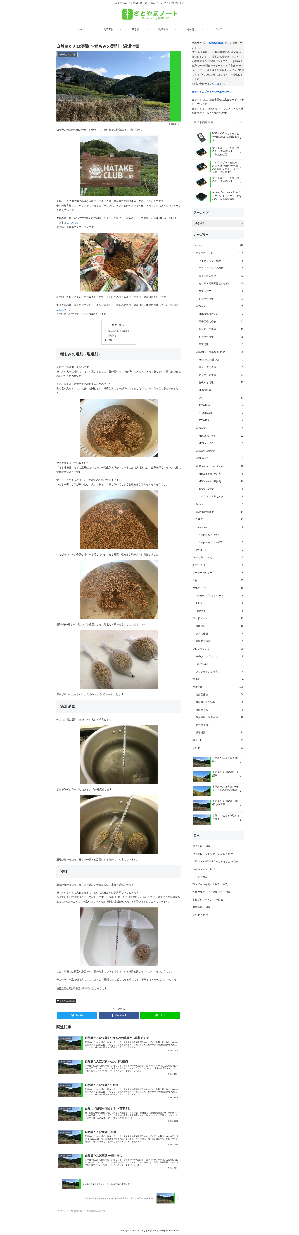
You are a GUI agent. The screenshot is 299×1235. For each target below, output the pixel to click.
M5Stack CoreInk (220, 451)
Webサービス (218, 588)
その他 (218, 747)
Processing (220, 664)
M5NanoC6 (220, 458)
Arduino (220, 504)
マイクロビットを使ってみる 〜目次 (212, 854)
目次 (114, 324)
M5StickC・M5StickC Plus (220, 352)
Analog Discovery (218, 557)
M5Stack (220, 306)
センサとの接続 (221, 329)
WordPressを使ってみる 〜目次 (210, 884)
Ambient (220, 610)
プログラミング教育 (220, 671)
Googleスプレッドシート (220, 595)
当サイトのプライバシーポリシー (210, 91)
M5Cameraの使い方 (221, 473)
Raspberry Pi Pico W (221, 542)
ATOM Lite (221, 405)
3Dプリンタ (218, 565)
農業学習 (218, 687)
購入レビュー (218, 740)
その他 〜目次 (200, 915)
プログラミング (218, 648)
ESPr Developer (220, 512)
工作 (218, 580)
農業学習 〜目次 (201, 907)
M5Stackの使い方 (221, 314)
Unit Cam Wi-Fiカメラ (221, 496)
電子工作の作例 (221, 276)
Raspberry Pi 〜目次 (203, 869)
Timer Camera (221, 489)
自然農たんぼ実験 (67, 1001)
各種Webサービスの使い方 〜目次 (211, 892)
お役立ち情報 (221, 298)
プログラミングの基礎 (221, 268)
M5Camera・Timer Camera (220, 466)
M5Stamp (220, 428)
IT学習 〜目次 (200, 876)
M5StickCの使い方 (221, 359)
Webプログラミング (220, 656)
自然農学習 (220, 709)
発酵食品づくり (220, 725)
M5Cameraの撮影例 (221, 481)
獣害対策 (220, 732)
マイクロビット (220, 253)
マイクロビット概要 (221, 260)
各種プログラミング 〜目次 (207, 899)
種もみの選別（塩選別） (120, 331)
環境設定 (220, 626)
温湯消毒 (112, 335)
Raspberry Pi (220, 527)
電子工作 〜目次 (201, 846)
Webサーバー (218, 679)
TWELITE (220, 550)
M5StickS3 (221, 390)
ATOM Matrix (221, 413)
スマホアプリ (221, 291)
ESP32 (220, 519)
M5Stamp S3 (221, 443)
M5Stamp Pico (221, 435)
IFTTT (220, 603)
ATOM (220, 397)
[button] (241, 122)
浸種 (110, 340)
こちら (70, 222)
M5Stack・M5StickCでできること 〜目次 (215, 861)
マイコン (218, 245)
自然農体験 (220, 694)
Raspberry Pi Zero (221, 534)
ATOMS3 (221, 420)
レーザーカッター (218, 572)
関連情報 (221, 344)
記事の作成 (220, 633)
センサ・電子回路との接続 (221, 283)
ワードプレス (218, 618)
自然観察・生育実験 (220, 717)
